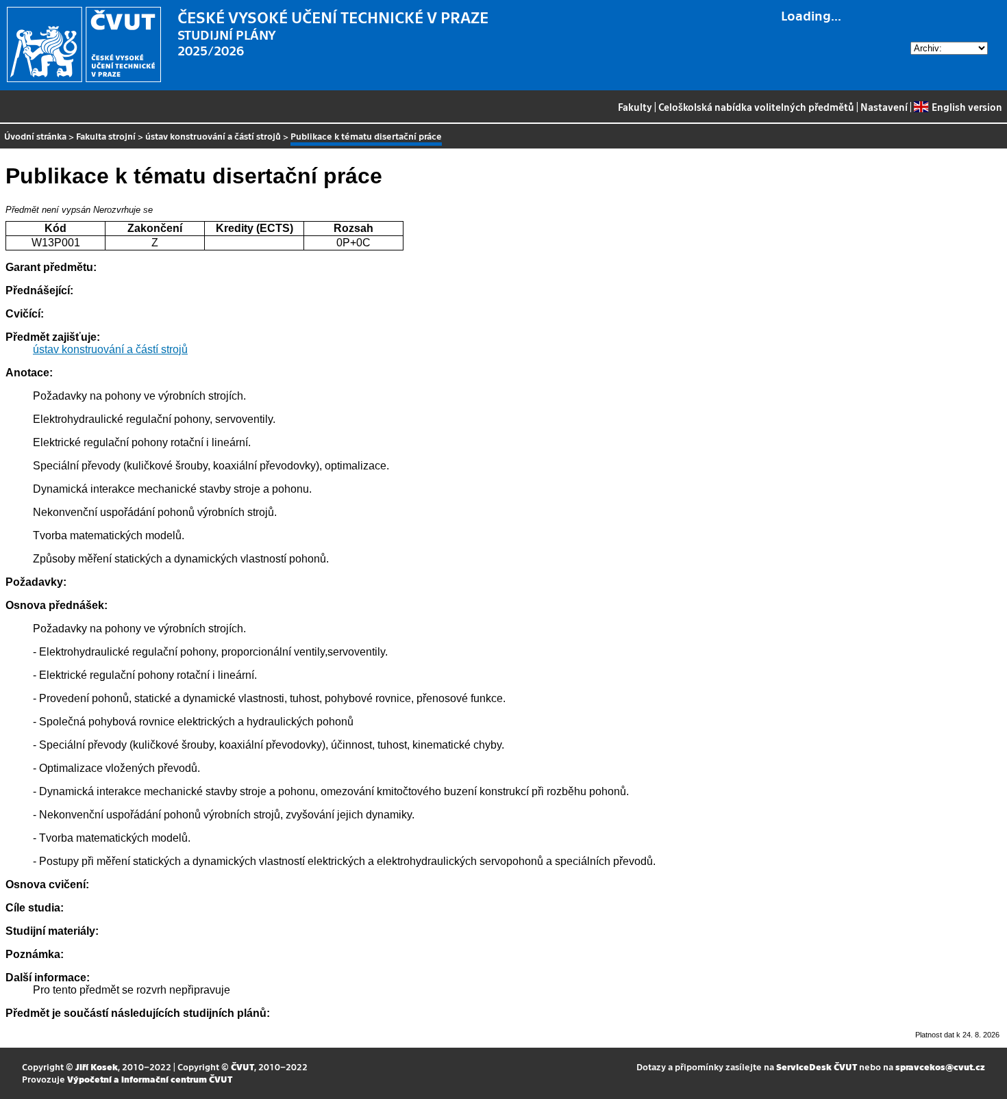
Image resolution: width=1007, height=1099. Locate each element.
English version (967, 107)
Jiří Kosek (96, 1066)
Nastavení (884, 107)
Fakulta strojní (106, 136)
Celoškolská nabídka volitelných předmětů (756, 107)
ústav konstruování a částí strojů (213, 136)
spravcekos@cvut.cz (940, 1066)
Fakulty (635, 107)
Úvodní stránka (35, 136)
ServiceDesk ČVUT (816, 1066)
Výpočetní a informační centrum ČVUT (149, 1079)
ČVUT (242, 1066)
